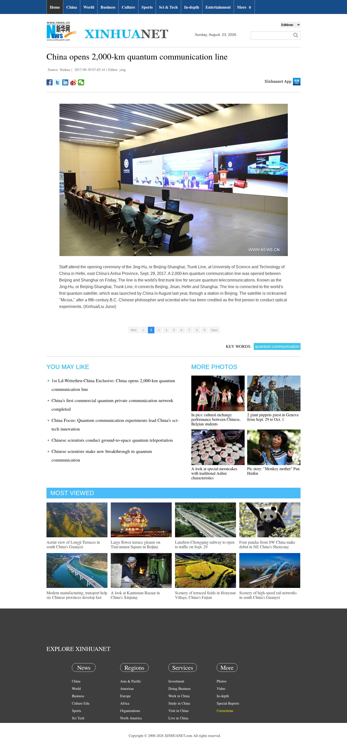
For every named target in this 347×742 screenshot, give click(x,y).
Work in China (179, 695)
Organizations (130, 710)
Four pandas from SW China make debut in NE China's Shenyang (267, 544)
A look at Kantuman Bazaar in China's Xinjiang (135, 595)
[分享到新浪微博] (73, 82)
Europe (125, 695)
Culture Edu (80, 703)
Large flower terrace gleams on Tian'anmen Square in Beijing (135, 544)
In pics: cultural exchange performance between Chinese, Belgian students (216, 419)
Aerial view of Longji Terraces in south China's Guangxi (73, 544)
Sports (147, 7)
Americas (127, 688)
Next (214, 330)
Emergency (176, 725)
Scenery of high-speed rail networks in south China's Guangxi (268, 595)
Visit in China (178, 710)
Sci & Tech (168, 7)
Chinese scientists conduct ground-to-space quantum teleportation (112, 440)
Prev (134, 330)
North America (131, 718)
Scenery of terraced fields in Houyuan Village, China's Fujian (205, 595)
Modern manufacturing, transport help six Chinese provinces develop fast (76, 595)
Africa (124, 703)
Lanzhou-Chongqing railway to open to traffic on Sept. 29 (204, 544)
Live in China (178, 718)
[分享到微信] (81, 82)
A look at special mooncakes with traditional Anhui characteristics (214, 473)
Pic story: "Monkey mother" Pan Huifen (273, 471)
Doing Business (179, 688)
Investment (176, 681)
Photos (221, 681)
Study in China (179, 703)
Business (108, 7)
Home (55, 7)
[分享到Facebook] (49, 82)
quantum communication (277, 346)
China (71, 7)
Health (76, 725)
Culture (128, 7)
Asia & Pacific (130, 681)
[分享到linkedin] (65, 82)
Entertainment (218, 7)
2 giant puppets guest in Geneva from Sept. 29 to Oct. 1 (272, 417)
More (244, 7)
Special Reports (228, 703)
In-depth (191, 7)
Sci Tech (78, 718)
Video (221, 688)
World (88, 7)
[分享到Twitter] (57, 82)
